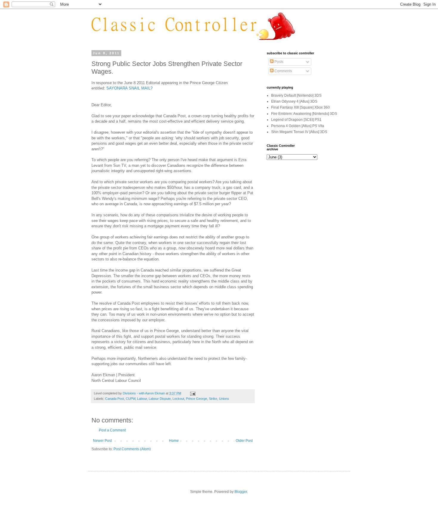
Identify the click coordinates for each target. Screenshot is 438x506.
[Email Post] (192, 393)
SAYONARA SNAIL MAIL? (129, 88)
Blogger (240, 492)
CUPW (130, 398)
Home (174, 441)
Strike (213, 398)
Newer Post (102, 441)
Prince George (196, 398)
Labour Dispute (160, 398)
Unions (224, 398)
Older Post (244, 441)
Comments (283, 71)
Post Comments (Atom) (132, 449)
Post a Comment (112, 430)
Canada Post (114, 398)
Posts (278, 62)
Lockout (178, 398)
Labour (142, 398)
